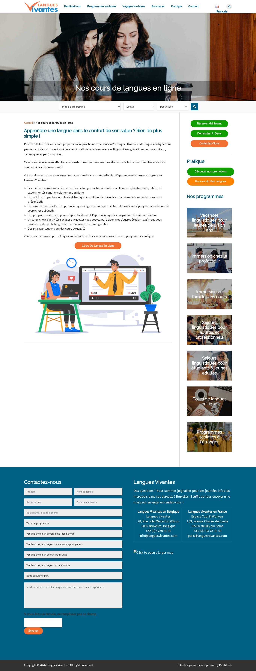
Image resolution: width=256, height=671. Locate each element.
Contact (193, 6)
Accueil (28, 122)
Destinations (72, 6)
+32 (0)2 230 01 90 (158, 531)
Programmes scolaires (101, 6)
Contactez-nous (209, 143)
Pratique (176, 6)
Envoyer (33, 630)
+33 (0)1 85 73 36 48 (207, 531)
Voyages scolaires (134, 6)
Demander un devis (209, 133)
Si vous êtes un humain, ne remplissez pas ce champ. (60, 614)
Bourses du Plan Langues (210, 181)
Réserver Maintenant (209, 123)
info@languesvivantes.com (158, 535)
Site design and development (196, 665)
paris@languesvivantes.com (207, 535)
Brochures (158, 6)
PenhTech (225, 665)
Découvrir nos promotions (211, 171)
